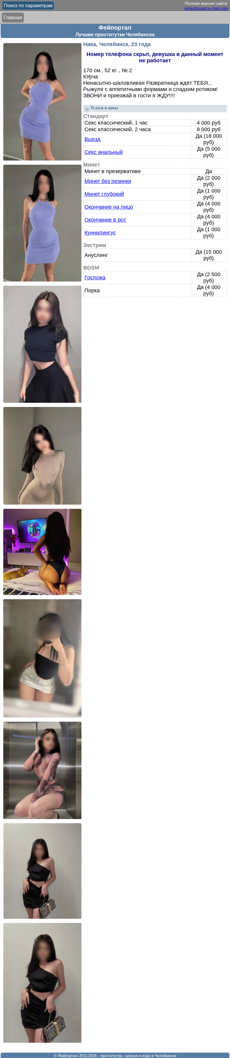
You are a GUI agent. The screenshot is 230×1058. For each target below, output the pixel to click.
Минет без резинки (107, 181)
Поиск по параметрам (28, 5)
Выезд (92, 139)
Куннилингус (100, 233)
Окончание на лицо (108, 207)
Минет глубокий (104, 194)
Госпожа (94, 278)
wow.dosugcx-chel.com (206, 8)
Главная (13, 17)
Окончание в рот (105, 220)
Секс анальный (103, 152)
